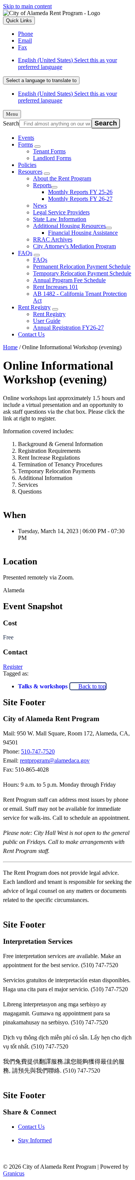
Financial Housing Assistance (83, 232)
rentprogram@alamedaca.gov (55, 760)
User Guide (46, 321)
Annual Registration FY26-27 (68, 327)
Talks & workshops (43, 686)
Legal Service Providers (61, 212)
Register (12, 666)
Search (11, 123)
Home (10, 347)
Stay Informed (35, 1140)
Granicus (13, 1173)
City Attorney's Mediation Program (74, 246)
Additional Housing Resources (69, 226)
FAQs (25, 253)
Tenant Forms (49, 151)
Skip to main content (27, 6)
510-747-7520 (38, 751)
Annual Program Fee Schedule (69, 280)
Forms (25, 144)
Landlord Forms (52, 158)
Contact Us (31, 334)
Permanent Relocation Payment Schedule (81, 266)
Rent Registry (34, 307)
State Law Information (59, 219)
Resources (30, 171)
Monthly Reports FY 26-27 (80, 199)
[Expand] (37, 146)
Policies (27, 165)
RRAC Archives (52, 239)
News (40, 205)
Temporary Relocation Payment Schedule (82, 273)
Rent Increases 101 (55, 287)
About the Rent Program (62, 178)
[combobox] (41, 80)
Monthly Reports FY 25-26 (80, 192)
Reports (42, 185)
